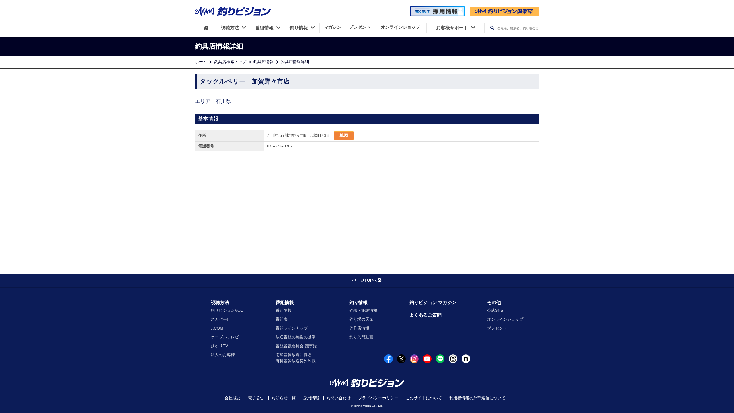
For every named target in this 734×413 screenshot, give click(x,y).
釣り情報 (358, 302)
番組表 (282, 319)
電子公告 (256, 398)
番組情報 (285, 302)
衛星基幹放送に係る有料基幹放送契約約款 (296, 357)
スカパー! (219, 319)
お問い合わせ (339, 398)
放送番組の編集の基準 (296, 337)
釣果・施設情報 (363, 310)
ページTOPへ (364, 280)
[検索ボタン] (492, 28)
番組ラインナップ (292, 328)
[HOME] (205, 28)
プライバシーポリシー (378, 398)
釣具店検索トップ (230, 61)
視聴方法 (220, 302)
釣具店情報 (263, 61)
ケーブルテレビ (225, 337)
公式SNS (495, 310)
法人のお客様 (223, 354)
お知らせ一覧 (284, 398)
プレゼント (497, 328)
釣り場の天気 (361, 319)
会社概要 (233, 398)
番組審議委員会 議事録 (296, 346)
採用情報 (311, 398)
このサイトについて (424, 398)
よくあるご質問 (425, 315)
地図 (344, 135)
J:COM (217, 328)
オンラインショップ (505, 319)
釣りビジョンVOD (227, 310)
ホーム (201, 61)
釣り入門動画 (361, 337)
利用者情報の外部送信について (477, 398)
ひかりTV (219, 346)
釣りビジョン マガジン (432, 302)
